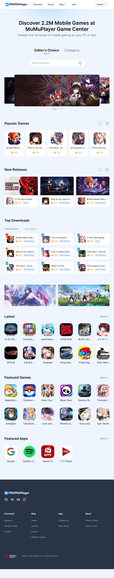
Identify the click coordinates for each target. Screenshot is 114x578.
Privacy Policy (91, 520)
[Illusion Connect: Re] (30, 295)
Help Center (63, 526)
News (34, 520)
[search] (80, 63)
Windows (8, 520)
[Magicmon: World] (84, 295)
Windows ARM (10, 526)
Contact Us (63, 520)
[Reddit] (24, 499)
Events (34, 531)
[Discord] (12, 499)
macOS (7, 531)
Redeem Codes (38, 537)
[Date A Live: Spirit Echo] (57, 90)
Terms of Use (91, 526)
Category (72, 50)
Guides (34, 526)
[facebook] (6, 499)
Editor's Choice (46, 50)
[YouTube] (18, 499)
